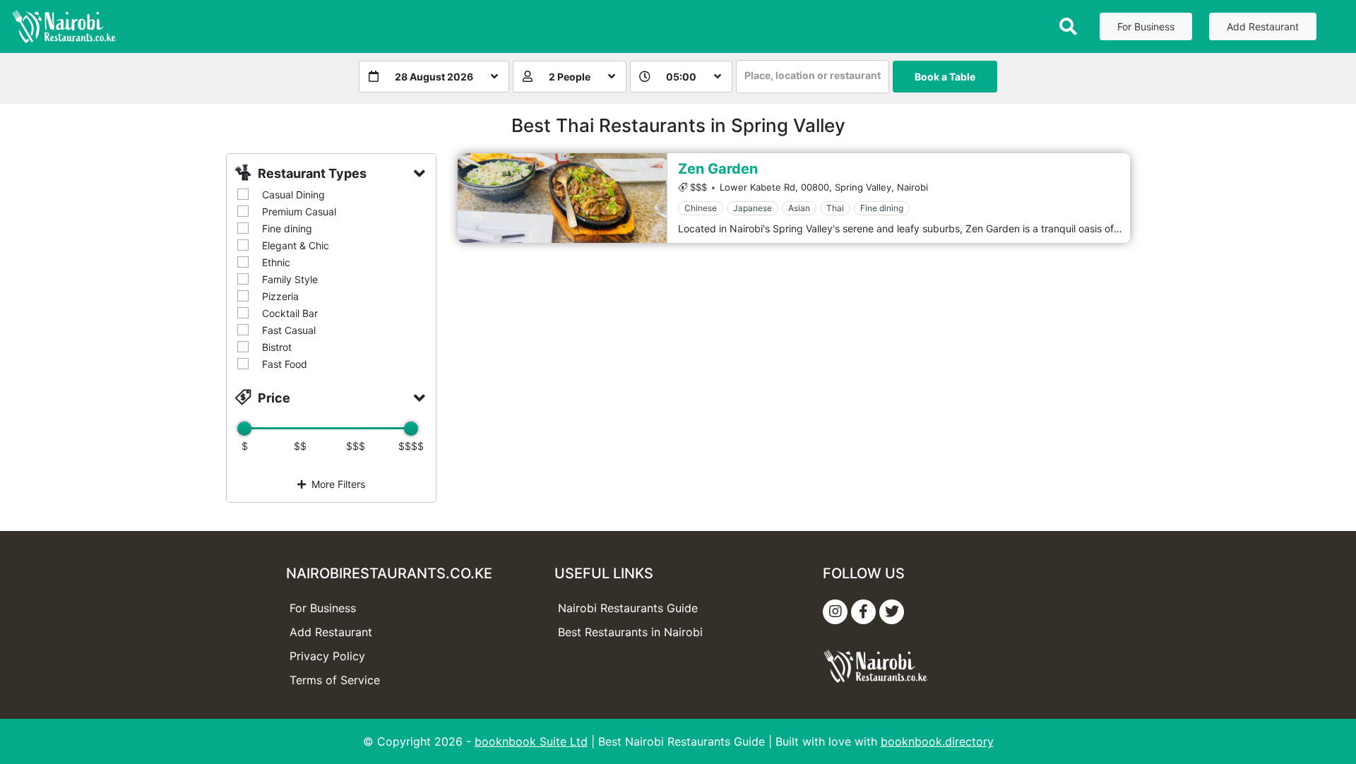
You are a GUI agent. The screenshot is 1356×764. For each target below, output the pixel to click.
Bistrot (277, 347)
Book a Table (945, 77)
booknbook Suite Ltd (531, 741)
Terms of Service (335, 680)
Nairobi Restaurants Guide (628, 608)
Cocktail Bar (290, 313)
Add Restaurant (1263, 26)
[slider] (244, 429)
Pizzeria (280, 296)
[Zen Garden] (562, 198)
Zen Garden (718, 168)
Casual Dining (293, 195)
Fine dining (287, 228)
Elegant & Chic (295, 245)
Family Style (290, 279)
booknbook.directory (937, 741)
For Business (1145, 26)
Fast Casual (289, 330)
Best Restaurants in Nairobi (630, 632)
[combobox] (812, 76)
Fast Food (284, 364)
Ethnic (276, 262)
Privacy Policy (327, 656)
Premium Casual (299, 211)
